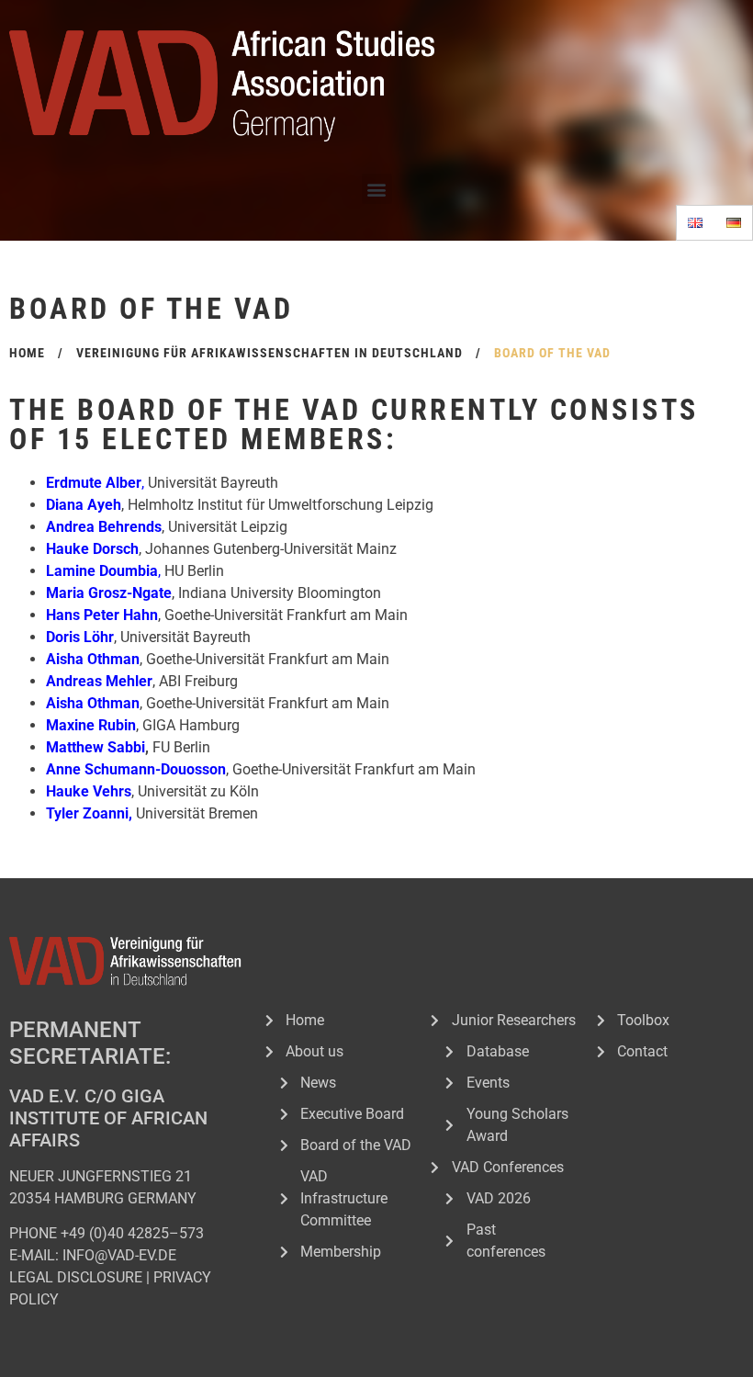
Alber (123, 482)
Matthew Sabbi (95, 747)
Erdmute (74, 482)
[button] (377, 189)
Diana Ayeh (83, 505)
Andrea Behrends (104, 527)
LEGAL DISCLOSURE (75, 1277)
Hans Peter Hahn (102, 615)
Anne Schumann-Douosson (136, 769)
